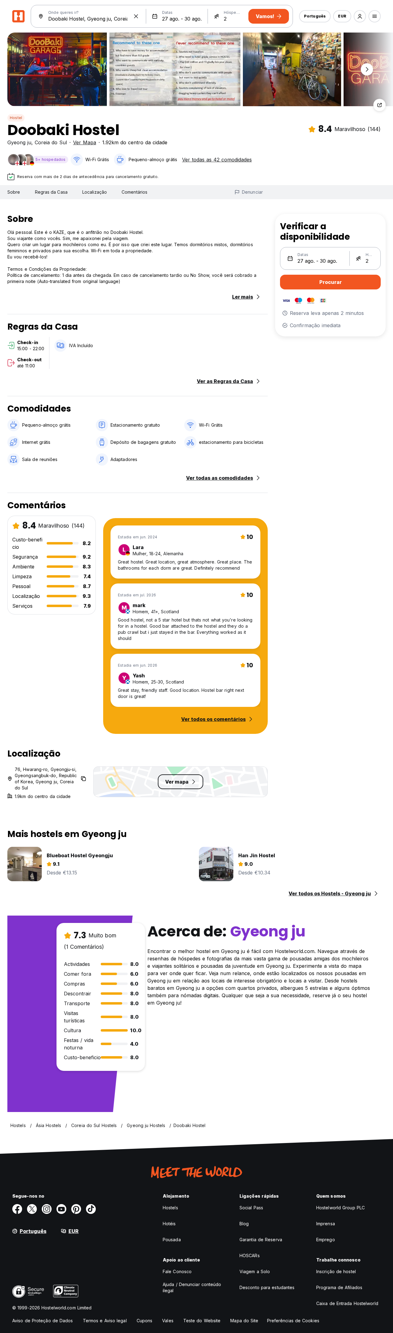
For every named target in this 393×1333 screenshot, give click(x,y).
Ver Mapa (84, 142)
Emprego (325, 1239)
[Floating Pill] (367, 69)
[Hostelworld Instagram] (47, 1209)
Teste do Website (202, 1320)
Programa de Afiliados (339, 1287)
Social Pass (251, 1207)
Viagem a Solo (254, 1271)
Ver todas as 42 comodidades (217, 160)
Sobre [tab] (13, 192)
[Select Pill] (360, 16)
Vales (167, 1320)
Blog (244, 1223)
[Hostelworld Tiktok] (91, 1209)
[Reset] (136, 16)
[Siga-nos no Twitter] (32, 1209)
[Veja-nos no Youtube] (61, 1209)
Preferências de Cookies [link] (293, 1320)
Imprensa (325, 1223)
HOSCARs (249, 1255)
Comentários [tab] (134, 192)
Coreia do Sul (51, 142)
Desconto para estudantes (266, 1287)
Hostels (170, 1207)
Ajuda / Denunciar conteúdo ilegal (192, 1287)
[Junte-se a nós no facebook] (17, 1209)
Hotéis (169, 1223)
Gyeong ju (19, 142)
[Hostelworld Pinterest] (76, 1209)
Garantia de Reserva (260, 1239)
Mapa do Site (244, 1320)
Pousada (172, 1239)
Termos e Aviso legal (105, 1320)
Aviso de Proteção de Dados (42, 1320)
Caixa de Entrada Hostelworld (347, 1303)
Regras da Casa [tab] (51, 192)
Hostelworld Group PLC (340, 1207)
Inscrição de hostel (336, 1271)
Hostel (16, 117)
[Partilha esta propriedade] (379, 105)
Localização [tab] (94, 192)
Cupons (145, 1320)
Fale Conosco (177, 1271)
